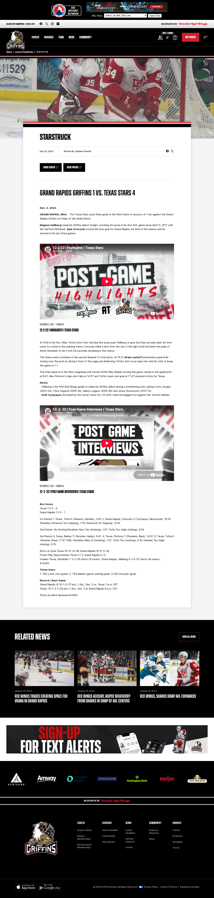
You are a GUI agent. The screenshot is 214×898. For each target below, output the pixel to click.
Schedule (49, 37)
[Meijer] (167, 779)
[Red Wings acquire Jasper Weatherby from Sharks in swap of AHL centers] (107, 668)
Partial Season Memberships (84, 846)
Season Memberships (84, 837)
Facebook (177, 836)
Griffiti (129, 847)
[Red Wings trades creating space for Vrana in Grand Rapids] (44, 668)
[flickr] (58, 24)
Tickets (35, 37)
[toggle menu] (206, 37)
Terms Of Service (168, 887)
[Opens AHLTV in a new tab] (127, 6)
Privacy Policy (151, 887)
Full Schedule (108, 836)
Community (85, 37)
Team (61, 37)
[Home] (15, 40)
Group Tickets (84, 830)
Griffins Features (130, 840)
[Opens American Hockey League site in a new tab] (66, 10)
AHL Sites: (97, 15)
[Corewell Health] (77, 779)
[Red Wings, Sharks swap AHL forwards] (169, 668)
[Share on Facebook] (167, 151)
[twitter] (47, 24)
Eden (196, 887)
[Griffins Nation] (106, 739)
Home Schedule (110, 830)
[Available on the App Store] (26, 887)
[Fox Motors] (107, 779)
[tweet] (172, 151)
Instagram (178, 842)
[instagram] (52, 24)
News (71, 37)
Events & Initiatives (154, 831)
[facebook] (41, 24)
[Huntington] (137, 779)
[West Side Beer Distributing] (197, 779)
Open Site (154, 15)
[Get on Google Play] (50, 887)
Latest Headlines (24, 52)
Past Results (108, 842)
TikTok (176, 848)
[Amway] (47, 779)
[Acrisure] (17, 779)
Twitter (176, 830)
